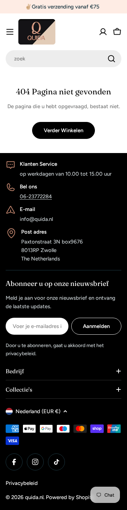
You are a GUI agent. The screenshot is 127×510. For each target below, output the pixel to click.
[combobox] (63, 58)
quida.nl (34, 497)
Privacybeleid (22, 483)
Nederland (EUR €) (38, 411)
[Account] (103, 32)
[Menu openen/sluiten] (10, 32)
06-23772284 (36, 196)
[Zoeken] (111, 58)
